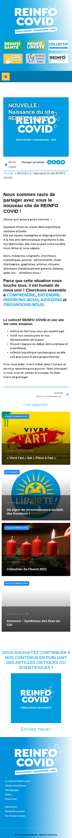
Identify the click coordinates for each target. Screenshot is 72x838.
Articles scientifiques (15, 786)
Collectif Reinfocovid (17, 416)
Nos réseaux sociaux (15, 816)
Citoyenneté (12, 472)
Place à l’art (11, 799)
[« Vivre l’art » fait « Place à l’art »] (36, 438)
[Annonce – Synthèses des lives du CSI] (36, 605)
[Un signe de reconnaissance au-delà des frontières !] (36, 493)
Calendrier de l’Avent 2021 (27, 569)
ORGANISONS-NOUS (23, 304)
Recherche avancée (15, 811)
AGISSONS (51, 299)
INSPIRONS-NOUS (20, 299)
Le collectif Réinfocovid (17, 781)
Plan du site (11, 807)
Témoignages (12, 790)
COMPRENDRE (21, 295)
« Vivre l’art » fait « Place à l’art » (31, 458)
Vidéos (8, 794)
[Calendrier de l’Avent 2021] (36, 549)
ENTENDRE (49, 295)
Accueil (8, 173)
